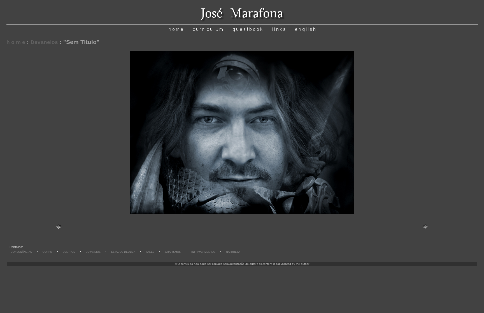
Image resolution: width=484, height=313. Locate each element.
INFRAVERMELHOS (203, 252)
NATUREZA (233, 252)
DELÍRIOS (69, 252)
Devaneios (44, 42)
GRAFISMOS (173, 252)
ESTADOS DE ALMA (123, 252)
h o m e (15, 42)
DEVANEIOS (93, 252)
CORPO (47, 252)
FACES (150, 252)
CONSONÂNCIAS (21, 252)
